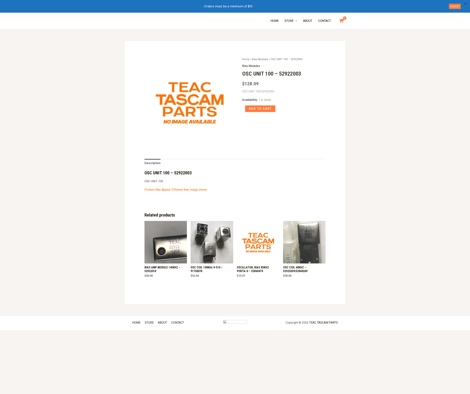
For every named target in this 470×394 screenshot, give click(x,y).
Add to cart (260, 108)
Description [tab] (152, 163)
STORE (289, 21)
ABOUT (307, 21)
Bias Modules (260, 59)
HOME (274, 21)
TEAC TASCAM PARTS (323, 322)
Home (246, 59)
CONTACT (324, 21)
